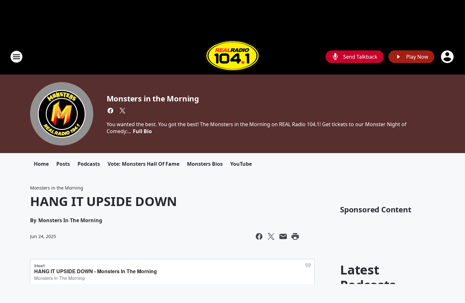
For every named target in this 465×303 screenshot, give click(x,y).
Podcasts (89, 163)
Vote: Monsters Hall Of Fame (143, 163)
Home (41, 163)
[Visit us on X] (122, 110)
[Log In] (448, 56)
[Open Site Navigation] (16, 56)
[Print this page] (295, 236)
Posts (63, 163)
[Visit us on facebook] (110, 110)
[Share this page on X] (271, 236)
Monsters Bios (205, 163)
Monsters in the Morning (153, 98)
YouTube (241, 163)
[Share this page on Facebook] (259, 236)
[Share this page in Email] (283, 236)
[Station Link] (232, 56)
